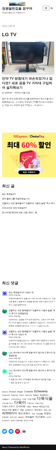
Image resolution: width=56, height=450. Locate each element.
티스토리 (40, 417)
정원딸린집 (23, 313)
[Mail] (24, 431)
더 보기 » (38, 105)
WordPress (44, 395)
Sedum (36, 395)
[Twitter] (4, 431)
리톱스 (29, 406)
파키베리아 (6, 420)
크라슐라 (29, 417)
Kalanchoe (14, 395)
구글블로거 (6, 399)
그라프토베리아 (16, 399)
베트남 (35, 407)
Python (21, 395)
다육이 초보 (39, 403)
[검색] (52, 8)
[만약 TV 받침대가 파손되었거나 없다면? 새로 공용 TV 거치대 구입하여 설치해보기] (28, 58)
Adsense (5, 392)
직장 (33, 414)
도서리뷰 (20, 406)
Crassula (28, 391)
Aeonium (12, 392)
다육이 (20, 402)
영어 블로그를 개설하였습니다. (16, 199)
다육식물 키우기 (7, 403)
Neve (4, 447)
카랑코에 (5, 417)
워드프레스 (24, 413)
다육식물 (45, 398)
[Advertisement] (28, 247)
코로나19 (13, 417)
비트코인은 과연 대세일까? (14, 208)
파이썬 (48, 417)
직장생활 (39, 414)
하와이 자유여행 (17, 420)
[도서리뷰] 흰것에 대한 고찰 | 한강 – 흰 (19, 212)
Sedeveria (28, 395)
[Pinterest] (17, 431)
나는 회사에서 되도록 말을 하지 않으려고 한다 (30, 352)
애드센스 (38, 410)
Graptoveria (6, 395)
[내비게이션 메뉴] (46, 8)
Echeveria (40, 391)
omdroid (8, 93)
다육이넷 (30, 403)
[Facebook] (11, 431)
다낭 (24, 399)
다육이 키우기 (8, 406)
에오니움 (47, 410)
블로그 (16, 410)
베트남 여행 (6, 410)
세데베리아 (29, 410)
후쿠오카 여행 (28, 420)
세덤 (22, 410)
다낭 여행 (31, 399)
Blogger (20, 392)
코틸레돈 (21, 417)
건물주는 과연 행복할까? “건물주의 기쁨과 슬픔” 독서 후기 (28, 203)
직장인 (47, 413)
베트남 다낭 (44, 407)
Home (4, 26)
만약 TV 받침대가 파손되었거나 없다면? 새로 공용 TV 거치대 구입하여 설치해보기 (27, 83)
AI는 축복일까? (9, 194)
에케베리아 (9, 413)
